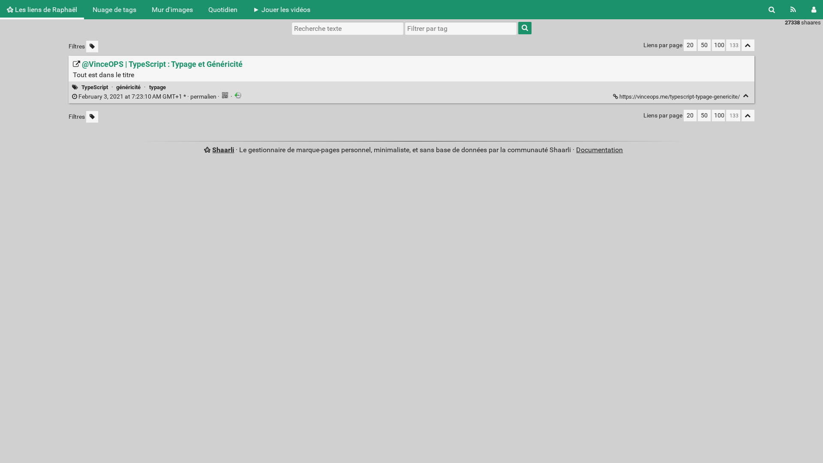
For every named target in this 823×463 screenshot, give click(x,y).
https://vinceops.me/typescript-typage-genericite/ (679, 96)
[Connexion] (814, 9)
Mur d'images (172, 10)
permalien (147, 96)
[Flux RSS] (793, 9)
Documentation (599, 150)
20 (690, 45)
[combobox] (461, 28)
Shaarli (223, 150)
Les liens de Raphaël (45, 10)
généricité (128, 87)
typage (157, 87)
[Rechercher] (772, 9)
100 (719, 45)
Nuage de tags (114, 10)
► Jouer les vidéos (281, 10)
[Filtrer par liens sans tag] (92, 46)
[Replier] (746, 96)
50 (704, 45)
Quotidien (222, 10)
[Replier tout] (748, 45)
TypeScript (94, 87)
